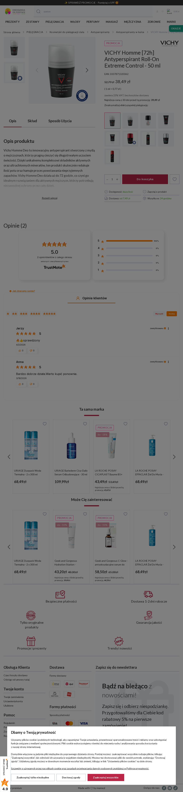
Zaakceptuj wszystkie (105, 777)
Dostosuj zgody (71, 777)
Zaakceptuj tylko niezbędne (33, 777)
